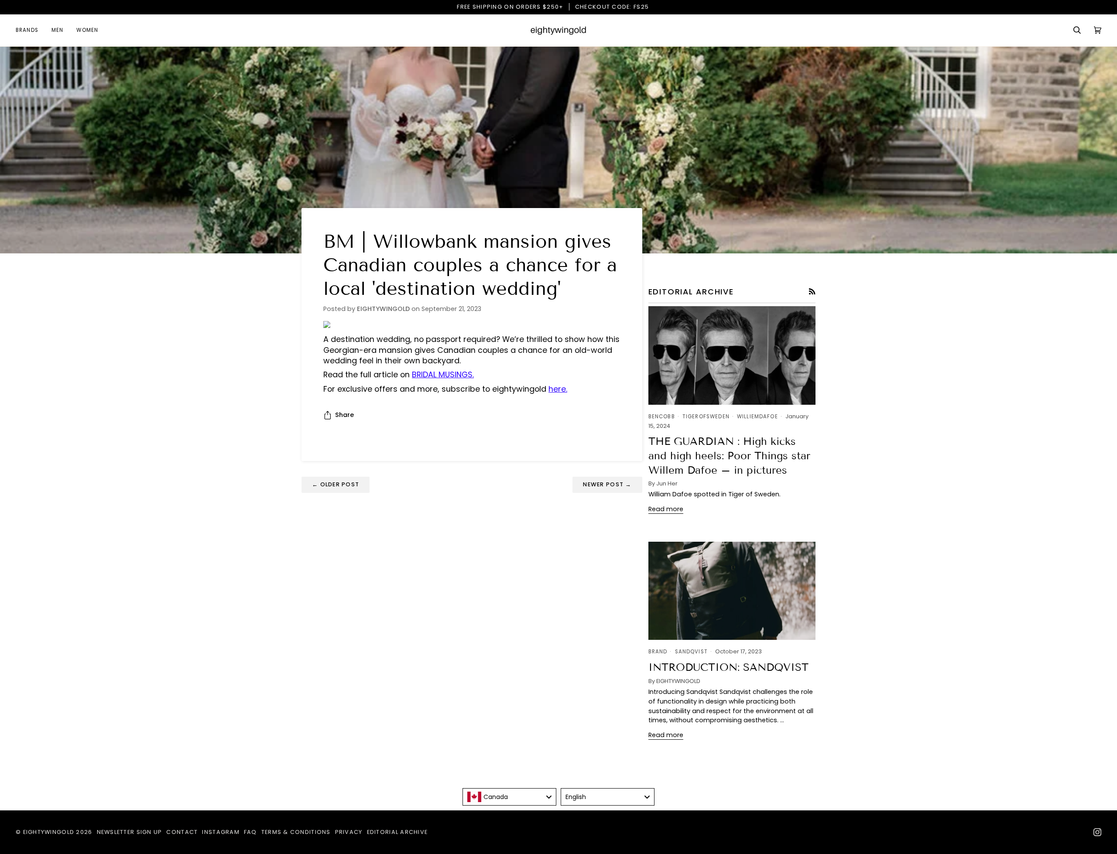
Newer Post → (607, 484)
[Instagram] (1097, 832)
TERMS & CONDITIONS (296, 832)
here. (557, 388)
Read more (665, 509)
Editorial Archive (397, 832)
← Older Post (335, 484)
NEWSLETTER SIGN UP (129, 832)
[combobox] (509, 797)
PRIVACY (349, 832)
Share (344, 414)
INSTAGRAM (220, 832)
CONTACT (182, 832)
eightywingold (49, 832)
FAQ (250, 832)
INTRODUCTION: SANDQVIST (728, 667)
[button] (30, 30)
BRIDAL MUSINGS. (443, 374)
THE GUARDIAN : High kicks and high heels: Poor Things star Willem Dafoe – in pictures (729, 455)
